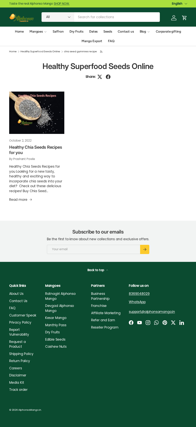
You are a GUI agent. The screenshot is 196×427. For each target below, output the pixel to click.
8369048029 (139, 293)
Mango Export (92, 41)
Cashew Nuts (56, 346)
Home (19, 31)
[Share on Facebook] (108, 77)
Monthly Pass (55, 325)
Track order (18, 389)
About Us (16, 293)
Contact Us (18, 301)
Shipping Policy (21, 354)
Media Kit (16, 382)
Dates (93, 31)
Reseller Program (104, 327)
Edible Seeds (55, 339)
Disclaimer (17, 375)
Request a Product (17, 344)
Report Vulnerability (19, 332)
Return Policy (19, 361)
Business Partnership (100, 296)
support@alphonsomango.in (152, 311)
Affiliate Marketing (106, 313)
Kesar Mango (55, 318)
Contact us (126, 31)
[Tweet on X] (100, 77)
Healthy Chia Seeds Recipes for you (35, 150)
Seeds (107, 31)
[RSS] (101, 51)
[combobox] (101, 17)
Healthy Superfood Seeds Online (40, 51)
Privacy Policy (20, 322)
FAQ (111, 41)
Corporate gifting (168, 31)
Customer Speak (22, 315)
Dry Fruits (76, 31)
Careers (15, 368)
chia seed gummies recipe (80, 51)
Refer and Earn (103, 320)
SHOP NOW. (61, 4)
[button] (184, 18)
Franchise (99, 305)
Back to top (96, 270)
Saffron (58, 31)
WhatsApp (137, 302)
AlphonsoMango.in (29, 409)
